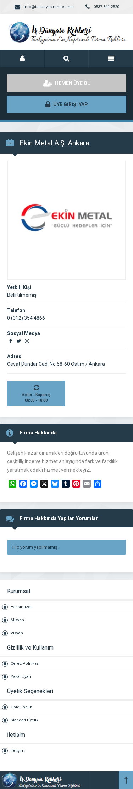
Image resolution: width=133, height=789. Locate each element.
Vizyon (17, 633)
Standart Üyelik (24, 720)
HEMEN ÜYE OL (72, 83)
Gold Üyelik (21, 707)
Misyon (17, 620)
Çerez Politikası (25, 663)
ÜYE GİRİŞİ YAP (70, 104)
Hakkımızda (22, 607)
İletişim (17, 750)
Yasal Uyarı (21, 676)
